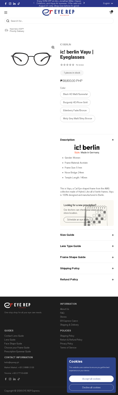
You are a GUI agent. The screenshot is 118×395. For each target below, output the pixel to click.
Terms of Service (68, 347)
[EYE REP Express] (58, 12)
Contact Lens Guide (14, 336)
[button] (111, 12)
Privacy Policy (66, 343)
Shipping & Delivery (69, 325)
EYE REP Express (31, 391)
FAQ (62, 313)
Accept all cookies (91, 378)
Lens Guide (9, 339)
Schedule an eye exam (78, 219)
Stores (63, 317)
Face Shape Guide (13, 343)
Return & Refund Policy (71, 339)
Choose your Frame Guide (16, 347)
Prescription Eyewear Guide (17, 351)
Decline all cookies (91, 387)
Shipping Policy (67, 336)
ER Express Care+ (69, 321)
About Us (64, 309)
